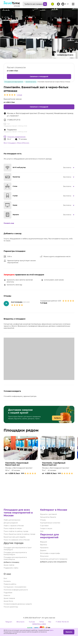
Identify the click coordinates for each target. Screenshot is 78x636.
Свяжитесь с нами (39, 624)
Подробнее (8, 593)
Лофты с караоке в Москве (14, 526)
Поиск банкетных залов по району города (19, 534)
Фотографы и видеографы (50, 553)
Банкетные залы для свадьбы (14, 537)
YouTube (32, 622)
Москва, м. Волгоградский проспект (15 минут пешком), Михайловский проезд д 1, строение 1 (40, 114)
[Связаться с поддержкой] (58, 4)
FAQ (41, 531)
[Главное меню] (73, 4)
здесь (51, 630)
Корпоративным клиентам (50, 523)
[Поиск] (45, 4)
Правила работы (10, 584)
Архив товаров (9, 598)
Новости (7, 595)
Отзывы (43, 520)
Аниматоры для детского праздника (53, 559)
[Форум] (52, 4)
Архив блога (8, 601)
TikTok (41, 622)
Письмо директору (11, 607)
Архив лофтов (9, 565)
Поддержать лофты (11, 568)
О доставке (44, 526)
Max (49, 622)
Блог (5, 578)
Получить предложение (16, 137)
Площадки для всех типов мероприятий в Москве (18, 512)
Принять (69, 632)
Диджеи (43, 550)
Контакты (7, 581)
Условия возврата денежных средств (18, 604)
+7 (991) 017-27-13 (13, 120)
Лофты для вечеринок (12, 520)
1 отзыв (19, 95)
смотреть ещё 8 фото (65, 55)
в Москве (17, 6)
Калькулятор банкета (48, 517)
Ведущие (43, 542)
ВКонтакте (20, 622)
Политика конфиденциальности (16, 590)
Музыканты (44, 548)
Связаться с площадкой (39, 76)
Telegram (8, 622)
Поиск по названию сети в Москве (17, 540)
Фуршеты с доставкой (48, 514)
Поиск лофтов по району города (16, 531)
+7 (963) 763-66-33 (62, 622)
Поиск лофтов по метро (13, 528)
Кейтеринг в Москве (53, 509)
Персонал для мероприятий (49, 536)
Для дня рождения (11, 523)
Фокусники (44, 556)
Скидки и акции (46, 528)
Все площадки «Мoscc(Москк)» (16, 143)
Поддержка (12, 130)
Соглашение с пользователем (15, 587)
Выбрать (57, 418)
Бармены (43, 545)
